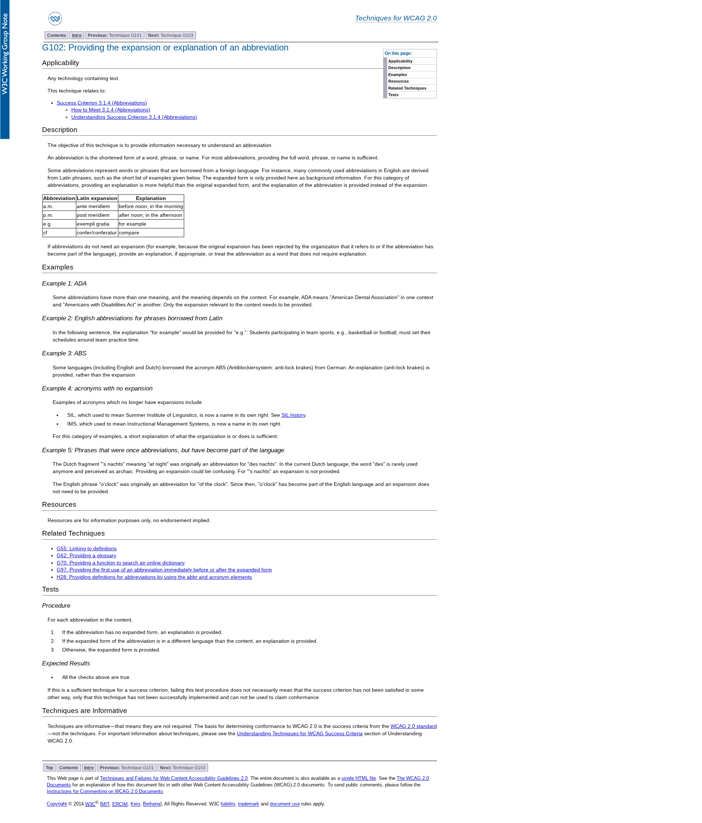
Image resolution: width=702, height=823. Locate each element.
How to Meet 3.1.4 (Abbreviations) (110, 110)
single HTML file (358, 778)
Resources (398, 81)
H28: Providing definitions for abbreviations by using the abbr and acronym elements (154, 577)
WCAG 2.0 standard (413, 726)
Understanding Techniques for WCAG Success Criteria (300, 733)
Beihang (151, 804)
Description (399, 67)
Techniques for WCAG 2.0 (396, 18)
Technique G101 (115, 35)
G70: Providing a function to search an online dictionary (121, 563)
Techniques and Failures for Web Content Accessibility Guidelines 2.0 (174, 778)
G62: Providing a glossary (86, 555)
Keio (135, 804)
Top (49, 767)
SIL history (293, 415)
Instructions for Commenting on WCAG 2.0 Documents (105, 791)
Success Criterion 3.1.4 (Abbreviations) (102, 103)
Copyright (57, 804)
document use (285, 804)
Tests (393, 95)
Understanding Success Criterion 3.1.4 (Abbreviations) (134, 117)
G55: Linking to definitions (87, 548)
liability (228, 804)
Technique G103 (170, 35)
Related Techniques (407, 88)
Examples (397, 74)
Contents (56, 35)
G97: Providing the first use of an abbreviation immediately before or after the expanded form (164, 570)
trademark (248, 804)
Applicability (400, 61)
